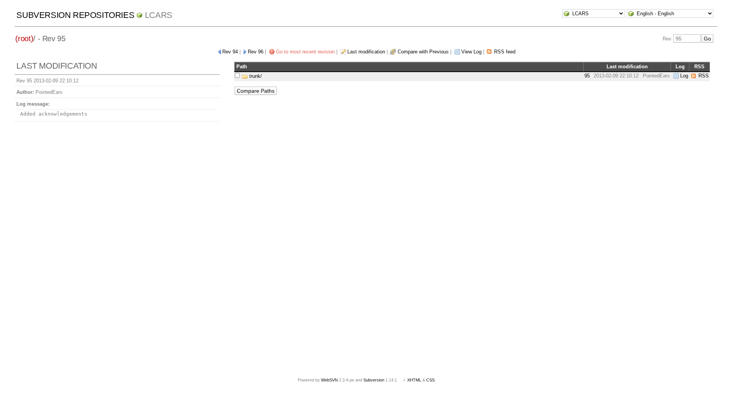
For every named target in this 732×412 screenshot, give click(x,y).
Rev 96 (255, 52)
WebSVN (329, 380)
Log (684, 76)
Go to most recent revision (305, 52)
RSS (703, 76)
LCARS (158, 15)
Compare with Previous (423, 52)
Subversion (373, 380)
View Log (471, 52)
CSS (430, 380)
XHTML (414, 380)
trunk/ (255, 76)
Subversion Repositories (75, 15)
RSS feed (504, 52)
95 (587, 76)
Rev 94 (230, 52)
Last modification (366, 52)
